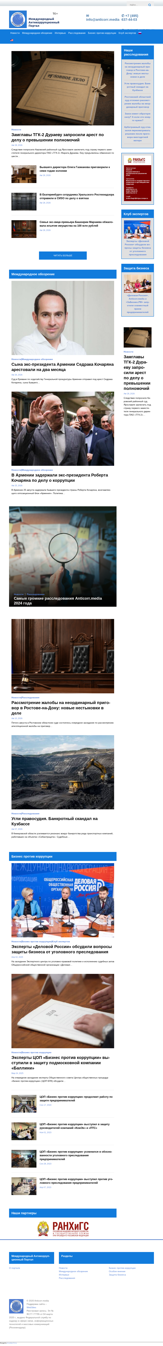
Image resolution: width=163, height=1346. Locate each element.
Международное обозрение (37, 33)
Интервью (60, 33)
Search (150, 5)
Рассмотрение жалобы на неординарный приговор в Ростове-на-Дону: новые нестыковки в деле (60, 708)
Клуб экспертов (127, 33)
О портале (14, 1268)
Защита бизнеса (117, 1274)
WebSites (31, 1307)
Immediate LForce (12, 1343)
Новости (15, 33)
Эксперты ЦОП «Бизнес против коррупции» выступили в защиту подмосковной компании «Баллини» (60, 1062)
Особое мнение (117, 1271)
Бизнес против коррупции (102, 33)
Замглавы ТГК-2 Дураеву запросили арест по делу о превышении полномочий (137, 372)
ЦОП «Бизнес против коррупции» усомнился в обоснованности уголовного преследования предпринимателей (76, 1155)
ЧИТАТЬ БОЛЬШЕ (62, 255)
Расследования (76, 33)
